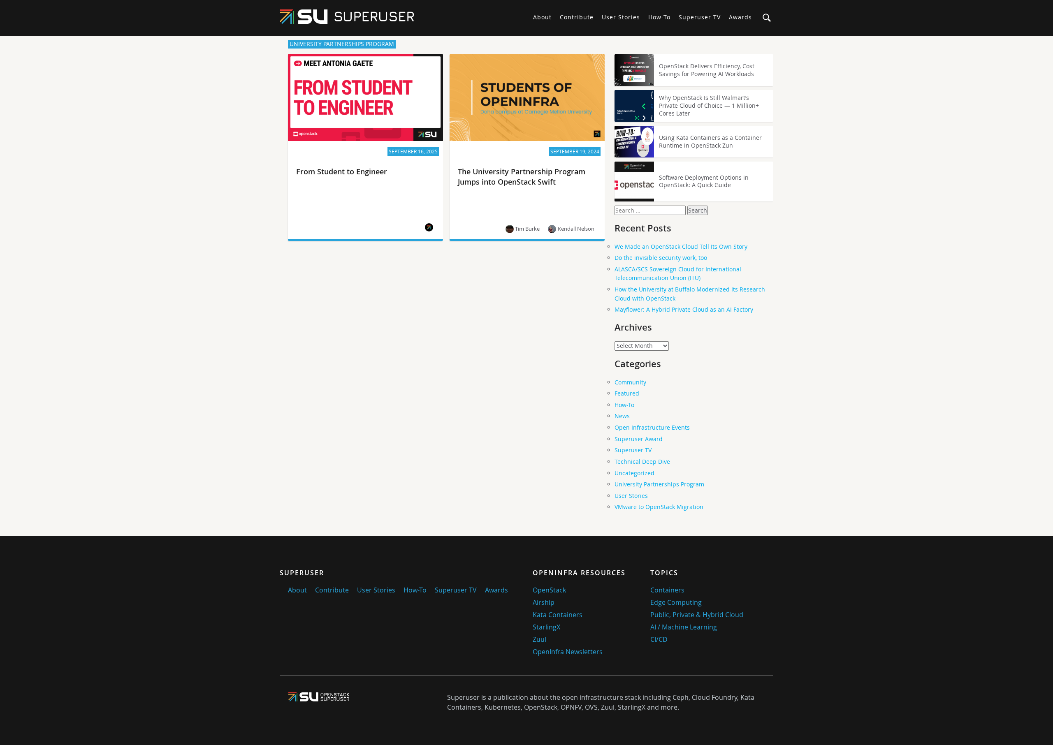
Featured (627, 393)
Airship (543, 602)
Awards (740, 17)
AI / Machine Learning (683, 627)
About (542, 17)
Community (630, 382)
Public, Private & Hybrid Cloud (696, 614)
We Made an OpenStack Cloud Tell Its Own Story (681, 246)
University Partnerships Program (659, 484)
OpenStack (549, 590)
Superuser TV (700, 17)
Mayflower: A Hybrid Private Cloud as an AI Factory (684, 309)
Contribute (577, 17)
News (622, 416)
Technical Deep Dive (642, 461)
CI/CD (659, 639)
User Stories (621, 17)
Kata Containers (557, 614)
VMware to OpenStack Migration (659, 507)
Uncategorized (634, 473)
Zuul (539, 639)
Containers (667, 590)
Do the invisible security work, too (661, 257)
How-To (659, 17)
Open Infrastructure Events (652, 427)
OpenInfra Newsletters (568, 651)
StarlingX (546, 627)
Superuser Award (639, 439)
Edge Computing (676, 602)
